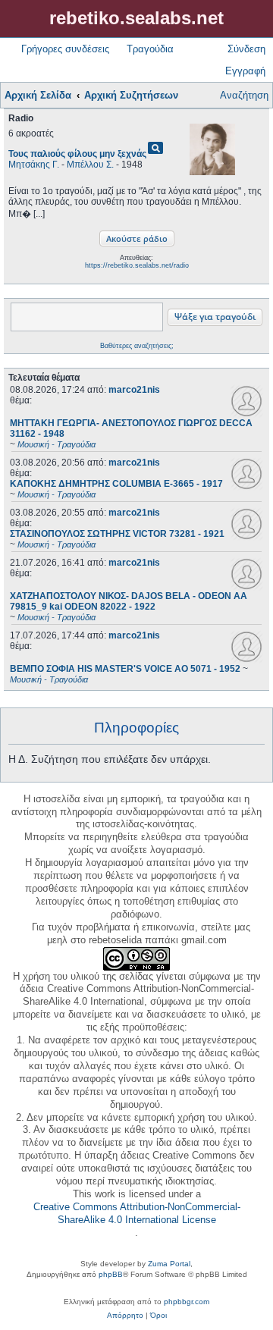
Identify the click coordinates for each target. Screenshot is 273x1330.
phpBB (111, 1274)
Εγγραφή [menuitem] (245, 71)
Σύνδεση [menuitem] (246, 49)
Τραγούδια (150, 49)
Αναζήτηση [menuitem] (244, 95)
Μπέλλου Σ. (90, 164)
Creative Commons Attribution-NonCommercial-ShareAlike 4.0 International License (136, 1213)
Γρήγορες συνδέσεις (65, 49)
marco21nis (134, 389)
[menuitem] (125, 1315)
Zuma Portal (169, 1263)
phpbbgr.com (186, 1301)
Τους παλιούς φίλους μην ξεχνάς (77, 154)
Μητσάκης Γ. (33, 164)
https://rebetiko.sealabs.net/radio (137, 265)
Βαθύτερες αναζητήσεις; (137, 346)
